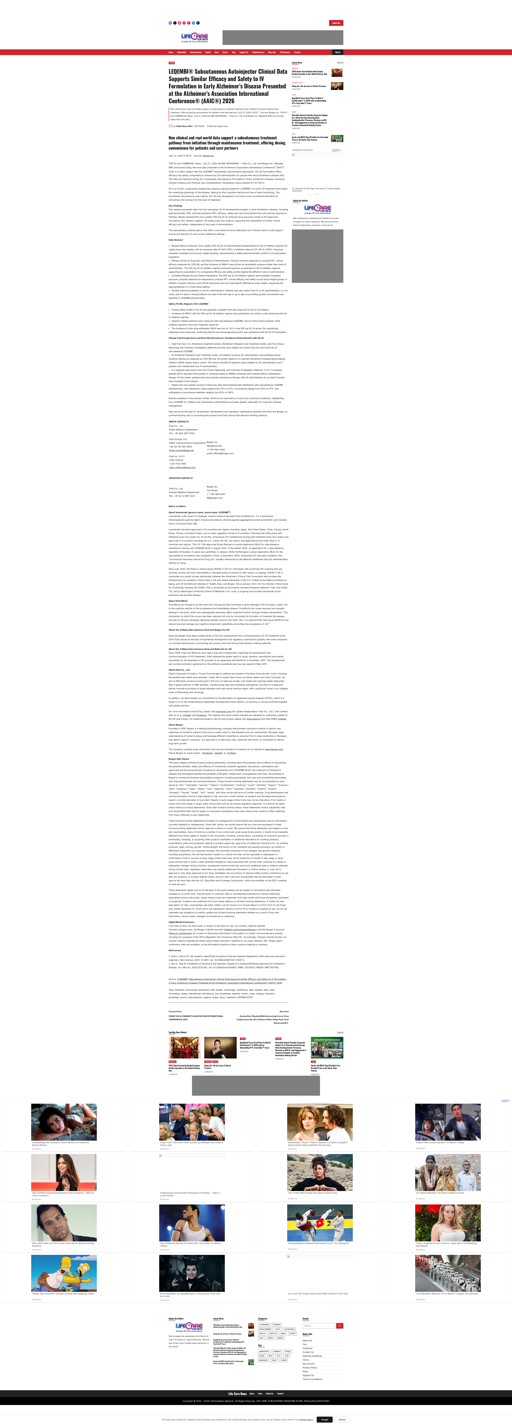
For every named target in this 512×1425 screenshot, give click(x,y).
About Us (307, 1340)
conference (242, 989)
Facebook (201, 715)
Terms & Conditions (312, 1379)
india (270, 1356)
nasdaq (259, 993)
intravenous (208, 993)
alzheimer (179, 989)
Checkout (307, 1348)
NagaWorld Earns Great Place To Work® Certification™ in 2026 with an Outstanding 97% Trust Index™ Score (309, 101)
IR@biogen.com (215, 498)
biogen (219, 989)
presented (174, 997)
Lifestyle (295, 83)
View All (340, 62)
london (244, 993)
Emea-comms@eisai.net (181, 450)
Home (306, 1359)
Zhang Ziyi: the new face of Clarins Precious (309, 86)
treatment (231, 997)
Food (293, 134)
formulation (174, 993)
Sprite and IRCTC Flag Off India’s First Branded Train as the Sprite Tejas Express (310, 138)
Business (295, 68)
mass (252, 993)
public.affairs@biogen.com (220, 453)
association (203, 989)
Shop (305, 1371)
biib (213, 989)
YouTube (231, 753)
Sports (292, 1333)
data (251, 989)
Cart (305, 1344)
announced (191, 989)
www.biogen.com (274, 749)
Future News (289, 1329)
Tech (261, 1338)
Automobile (264, 1325)
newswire (269, 993)
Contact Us (308, 1352)
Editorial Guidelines (312, 1356)
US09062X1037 (245, 997)
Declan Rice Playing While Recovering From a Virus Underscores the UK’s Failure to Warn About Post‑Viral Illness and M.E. (263, 1019)
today (215, 997)
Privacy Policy (310, 1367)
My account (308, 1363)
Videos (280, 1338)
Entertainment (265, 1329)
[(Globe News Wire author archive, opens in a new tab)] (171, 127)
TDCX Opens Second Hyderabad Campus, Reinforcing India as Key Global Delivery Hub (309, 72)
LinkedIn (187, 715)
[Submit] (339, 1326)
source (183, 997)
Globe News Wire (184, 126)
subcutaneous (195, 997)
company (277, 1351)
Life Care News (238, 1393)
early (266, 989)
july (216, 993)
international (195, 993)
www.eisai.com (224, 711)
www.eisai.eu (253, 719)
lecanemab (225, 993)
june (286, 1356)
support (207, 997)
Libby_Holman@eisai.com (182, 467)
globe (184, 993)
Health (171, 63)
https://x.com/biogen (180, 933)
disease (258, 989)
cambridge (229, 989)
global (288, 1351)
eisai (272, 989)
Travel (300, 83)
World (283, 1360)
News (283, 1333)
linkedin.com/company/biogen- (240, 929)
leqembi (236, 993)
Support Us (308, 1375)
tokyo (222, 997)
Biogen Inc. (208, 155)
